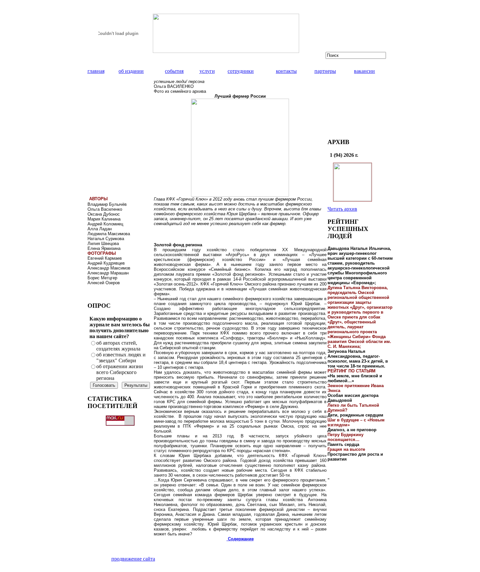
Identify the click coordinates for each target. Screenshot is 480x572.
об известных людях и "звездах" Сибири (121, 357)
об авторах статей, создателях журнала (118, 345)
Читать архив (342, 209)
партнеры (325, 71)
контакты (286, 71)
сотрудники (241, 71)
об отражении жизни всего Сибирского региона (119, 372)
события (174, 71)
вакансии (364, 71)
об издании (131, 71)
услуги (207, 71)
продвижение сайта (133, 559)
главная (96, 71)
